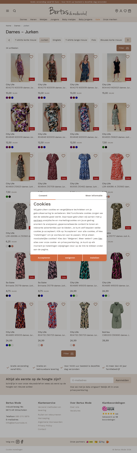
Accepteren (44, 257)
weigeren (70, 257)
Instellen (94, 257)
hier (100, 238)
